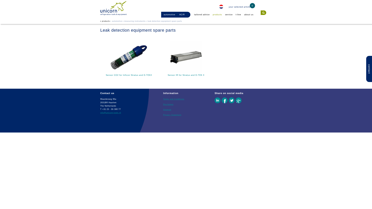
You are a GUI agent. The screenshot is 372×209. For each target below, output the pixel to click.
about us (248, 14)
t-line (238, 14)
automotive (169, 14)
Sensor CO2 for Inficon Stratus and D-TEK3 (129, 75)
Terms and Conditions (173, 99)
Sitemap (167, 110)
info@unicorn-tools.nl (110, 113)
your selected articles (240, 7)
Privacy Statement (172, 115)
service (229, 14)
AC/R (182, 14)
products (217, 14)
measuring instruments (134, 21)
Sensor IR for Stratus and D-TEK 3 (186, 75)
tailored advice (202, 14)
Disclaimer (168, 104)
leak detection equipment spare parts (164, 21)
